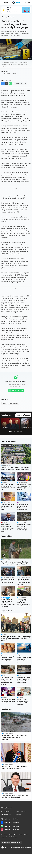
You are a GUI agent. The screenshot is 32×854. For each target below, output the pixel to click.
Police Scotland (13, 403)
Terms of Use (13, 835)
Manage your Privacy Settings (11, 842)
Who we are (4, 835)
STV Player (5, 812)
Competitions (21, 812)
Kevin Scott (5, 71)
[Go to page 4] (14, 431)
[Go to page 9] (21, 431)
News (4, 17)
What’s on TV (6, 814)
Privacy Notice (23, 835)
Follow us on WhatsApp (11, 826)
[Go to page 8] (20, 431)
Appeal (18, 814)
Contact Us (4, 837)
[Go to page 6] (17, 431)
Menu (6, 3)
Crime (4, 403)
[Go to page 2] (11, 431)
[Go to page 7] (18, 431)
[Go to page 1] (10, 431)
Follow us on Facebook (11, 822)
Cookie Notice (13, 837)
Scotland (11, 17)
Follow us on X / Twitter (11, 819)
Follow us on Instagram (11, 829)
